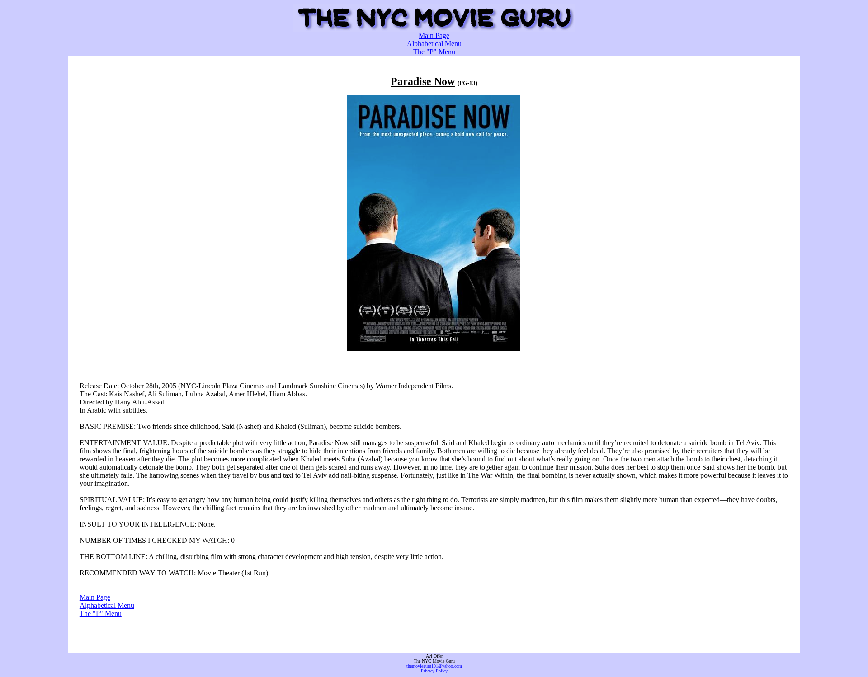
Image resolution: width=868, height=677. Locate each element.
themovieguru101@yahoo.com (434, 665)
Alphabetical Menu (434, 43)
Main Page (434, 35)
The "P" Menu (434, 52)
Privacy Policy (434, 670)
